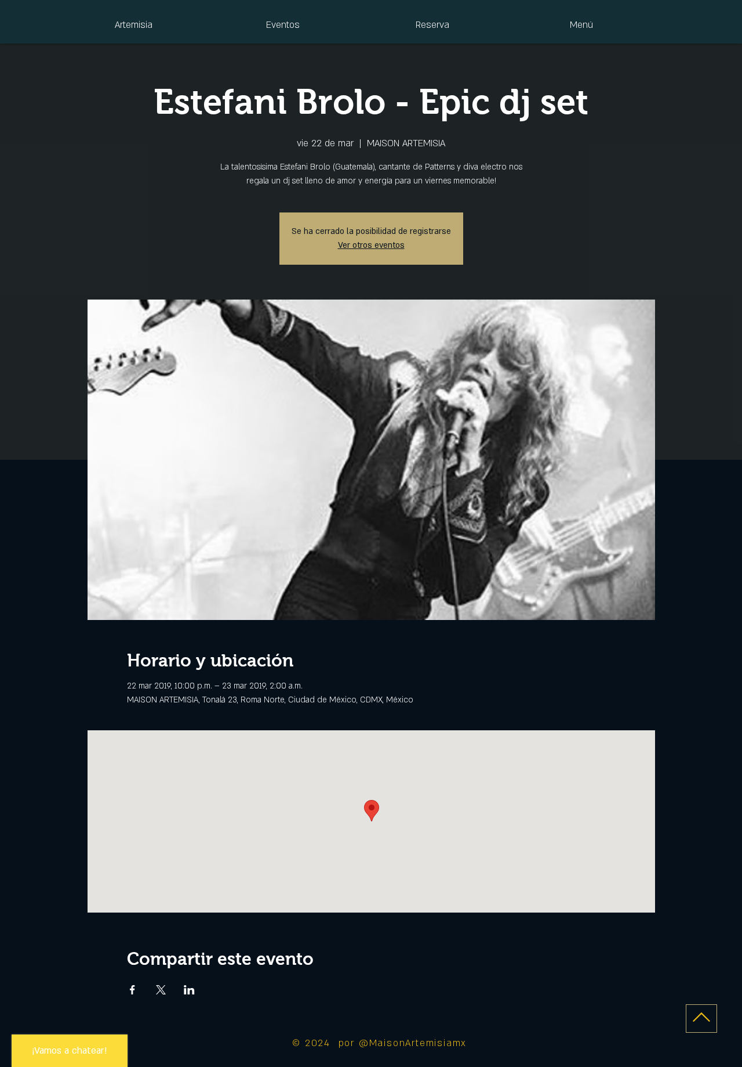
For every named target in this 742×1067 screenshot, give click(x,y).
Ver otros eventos (371, 245)
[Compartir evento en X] (160, 989)
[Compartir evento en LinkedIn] (189, 989)
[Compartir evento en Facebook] (132, 989)
